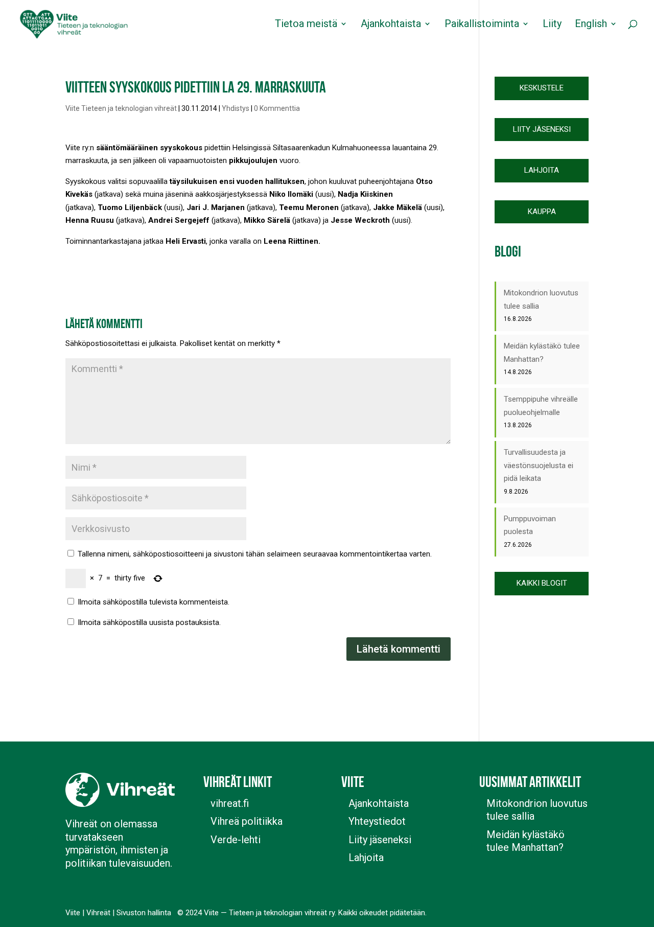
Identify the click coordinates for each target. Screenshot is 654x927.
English (591, 25)
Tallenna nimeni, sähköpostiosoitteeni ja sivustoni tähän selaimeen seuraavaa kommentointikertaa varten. (255, 554)
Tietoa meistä (306, 25)
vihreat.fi (230, 803)
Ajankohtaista (391, 25)
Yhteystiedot (377, 821)
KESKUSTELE (542, 87)
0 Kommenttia (277, 108)
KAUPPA (542, 211)
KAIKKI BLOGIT (542, 583)
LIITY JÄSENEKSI (542, 129)
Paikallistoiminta (482, 25)
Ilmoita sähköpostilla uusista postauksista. (149, 622)
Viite (72, 912)
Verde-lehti (236, 839)
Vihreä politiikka (247, 821)
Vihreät (98, 912)
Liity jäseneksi (379, 839)
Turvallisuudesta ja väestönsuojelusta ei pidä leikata (538, 465)
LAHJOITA (541, 170)
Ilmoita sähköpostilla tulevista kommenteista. (153, 602)
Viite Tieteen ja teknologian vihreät (121, 108)
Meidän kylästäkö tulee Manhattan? (525, 841)
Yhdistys (235, 108)
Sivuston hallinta (143, 912)
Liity (552, 25)
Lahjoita (366, 857)
